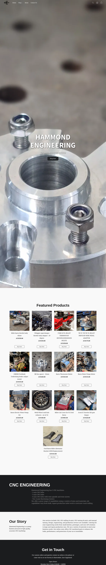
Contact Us (34, 3)
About (26, 3)
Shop (20, 3)
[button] (6, 3)
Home (14, 3)
